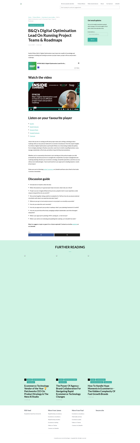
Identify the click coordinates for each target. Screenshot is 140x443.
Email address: (91, 32)
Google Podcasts (34, 133)
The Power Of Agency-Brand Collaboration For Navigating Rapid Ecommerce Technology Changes (68, 391)
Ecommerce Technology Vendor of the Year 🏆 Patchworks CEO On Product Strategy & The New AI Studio (36, 391)
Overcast (32, 136)
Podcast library (81, 3)
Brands (29, 379)
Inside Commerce (48, 169)
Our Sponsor (109, 3)
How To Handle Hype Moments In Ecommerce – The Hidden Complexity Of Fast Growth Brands (101, 389)
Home (29, 17)
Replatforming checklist (54, 419)
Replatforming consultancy (55, 413)
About (102, 3)
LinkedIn (117, 3)
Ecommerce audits (76, 419)
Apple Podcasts (34, 127)
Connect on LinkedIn (53, 428)
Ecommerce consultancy (54, 416)
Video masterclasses (93, 3)
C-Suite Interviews (101, 379)
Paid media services (77, 416)
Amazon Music (34, 130)
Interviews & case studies (48, 17)
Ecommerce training (53, 422)
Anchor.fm (38, 413)
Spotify (32, 123)
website (74, 224)
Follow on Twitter (52, 425)
